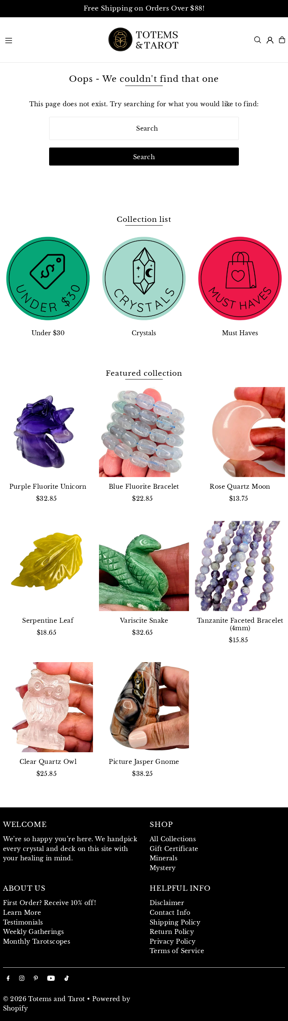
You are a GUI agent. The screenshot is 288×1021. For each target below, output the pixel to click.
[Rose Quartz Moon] (240, 432)
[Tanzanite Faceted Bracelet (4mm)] (240, 566)
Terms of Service (177, 951)
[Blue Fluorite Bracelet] (144, 432)
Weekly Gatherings (33, 931)
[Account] (270, 40)
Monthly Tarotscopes (36, 941)
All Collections (173, 839)
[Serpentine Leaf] (48, 566)
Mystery (163, 868)
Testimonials (23, 922)
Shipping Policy (175, 922)
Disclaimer (167, 903)
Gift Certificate (174, 848)
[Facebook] (8, 979)
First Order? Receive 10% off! (49, 903)
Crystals (144, 333)
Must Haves (240, 333)
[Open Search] (257, 39)
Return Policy (172, 931)
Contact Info (170, 912)
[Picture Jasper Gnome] (144, 707)
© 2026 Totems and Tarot (44, 999)
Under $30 (48, 333)
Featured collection (144, 373)
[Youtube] (51, 979)
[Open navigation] (51, 39)
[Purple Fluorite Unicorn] (48, 432)
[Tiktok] (66, 979)
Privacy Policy (173, 941)
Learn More (22, 912)
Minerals (163, 858)
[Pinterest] (36, 979)
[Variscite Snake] (144, 566)
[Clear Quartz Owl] (48, 707)
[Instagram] (21, 979)
